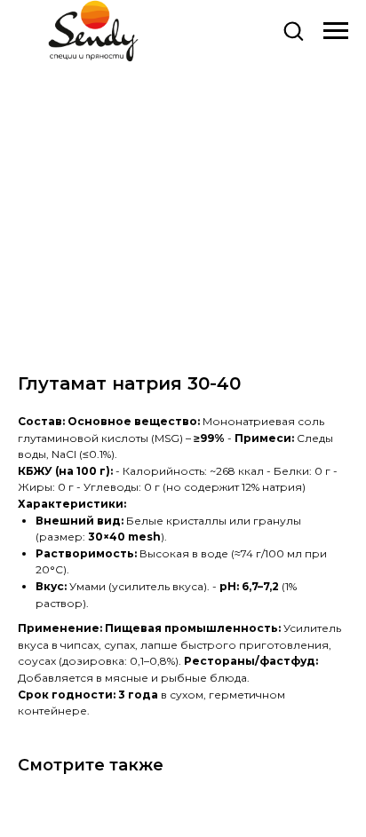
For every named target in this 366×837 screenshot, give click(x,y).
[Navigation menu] (335, 31)
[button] (293, 30)
